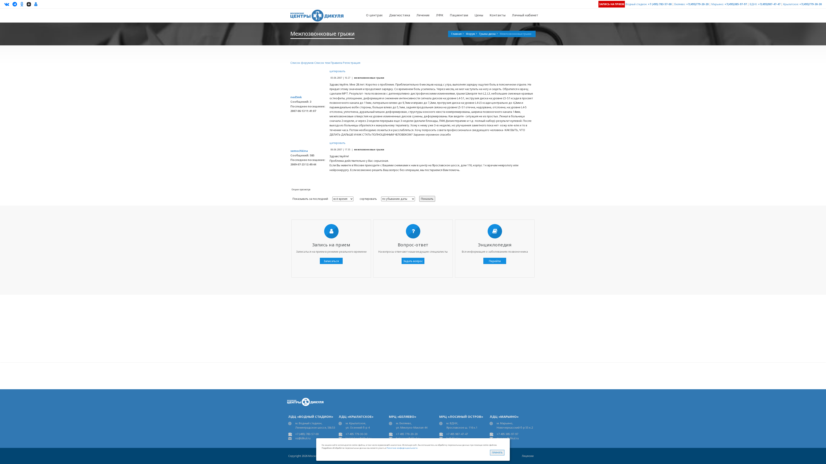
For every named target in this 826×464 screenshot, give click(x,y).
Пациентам (459, 15)
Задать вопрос (413, 261)
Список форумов (302, 63)
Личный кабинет (525, 15)
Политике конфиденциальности (402, 448)
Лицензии (528, 456)
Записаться (331, 261)
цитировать (337, 71)
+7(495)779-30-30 (810, 4)
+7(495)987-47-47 (769, 4)
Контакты (497, 15)
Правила (336, 63)
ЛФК (439, 15)
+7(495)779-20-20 (697, 4)
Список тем (322, 63)
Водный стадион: (636, 4)
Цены (479, 15)
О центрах (374, 15)
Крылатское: (791, 4)
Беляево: (680, 4)
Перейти (495, 261)
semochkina (299, 151)
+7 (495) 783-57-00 (660, 4)
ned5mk (296, 97)
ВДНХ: (753, 4)
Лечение (423, 15)
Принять (497, 452)
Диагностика (399, 15)
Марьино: (717, 4)
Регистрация (351, 63)
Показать (427, 199)
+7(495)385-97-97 (735, 4)
